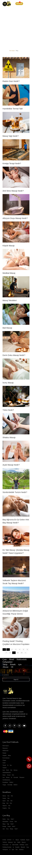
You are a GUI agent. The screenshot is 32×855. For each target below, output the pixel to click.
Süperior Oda (6, 805)
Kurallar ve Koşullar (14, 847)
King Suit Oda (7, 803)
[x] (9, 726)
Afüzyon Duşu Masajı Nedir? (15, 218)
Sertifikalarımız (6, 780)
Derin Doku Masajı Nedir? (14, 355)
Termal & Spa (7, 765)
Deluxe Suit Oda (8, 795)
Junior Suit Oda (7, 800)
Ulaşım (4, 760)
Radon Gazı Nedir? (11, 81)
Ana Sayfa (12, 50)
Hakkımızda (5, 750)
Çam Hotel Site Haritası (10, 770)
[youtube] (24, 726)
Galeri (4, 762)
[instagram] (19, 726)
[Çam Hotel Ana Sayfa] (7, 3)
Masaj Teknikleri (10, 300)
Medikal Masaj (9, 273)
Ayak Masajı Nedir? (11, 465)
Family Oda (6, 798)
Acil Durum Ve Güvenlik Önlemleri (13, 777)
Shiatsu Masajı (9, 437)
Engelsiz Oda (6, 808)
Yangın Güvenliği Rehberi (10, 784)
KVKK (4, 839)
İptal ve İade (10, 844)
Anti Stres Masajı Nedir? (13, 191)
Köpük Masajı (9, 246)
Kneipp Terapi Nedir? (12, 163)
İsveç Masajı (8, 383)
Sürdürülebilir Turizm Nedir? (15, 492)
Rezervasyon (6, 745)
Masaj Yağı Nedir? (11, 136)
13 (17, 652)
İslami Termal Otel (8, 775)
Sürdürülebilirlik (7, 772)
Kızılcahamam (6, 758)
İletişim (4, 753)
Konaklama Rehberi (8, 782)
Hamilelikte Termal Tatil (13, 109)
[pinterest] (14, 726)
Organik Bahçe (7, 755)
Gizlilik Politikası (19, 844)
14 (21, 652)
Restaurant (5, 748)
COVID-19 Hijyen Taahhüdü (16, 839)
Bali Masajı (7, 328)
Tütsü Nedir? (8, 410)
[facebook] (5, 726)
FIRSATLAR (19, 3)
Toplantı (5, 767)
